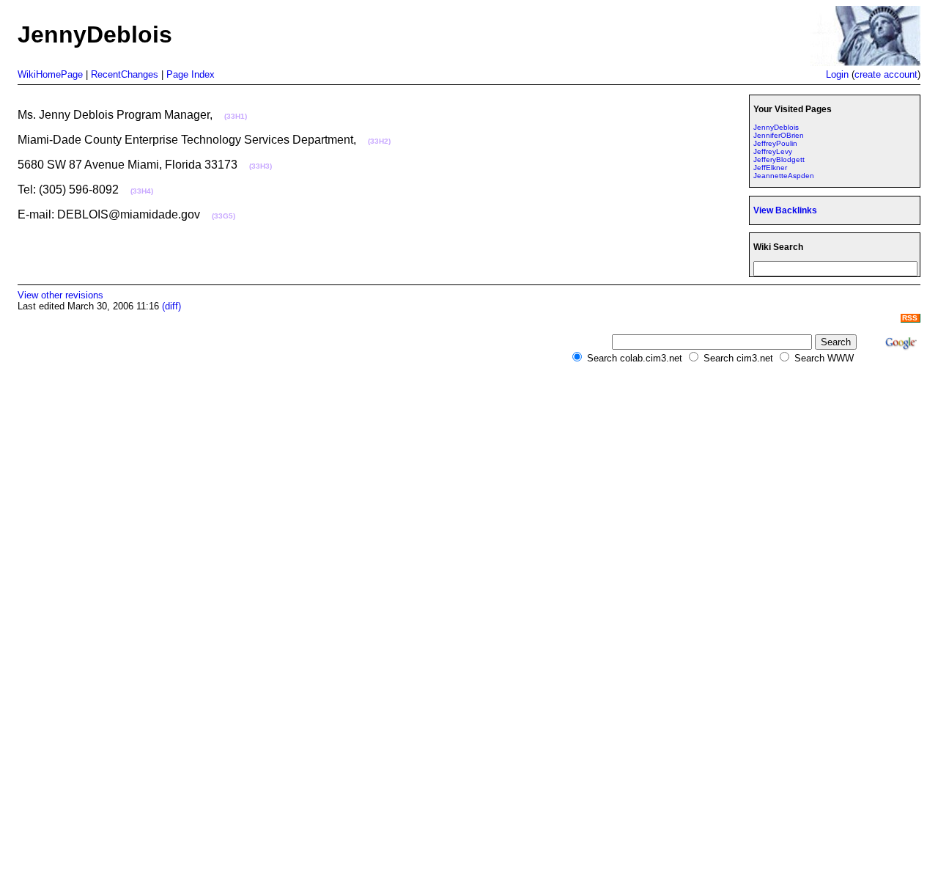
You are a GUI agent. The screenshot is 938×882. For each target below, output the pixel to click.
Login (837, 74)
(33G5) (223, 216)
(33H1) (235, 116)
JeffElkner (770, 167)
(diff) (171, 306)
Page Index (190, 74)
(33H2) (379, 141)
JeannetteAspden (783, 176)
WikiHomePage (50, 74)
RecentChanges (124, 74)
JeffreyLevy (772, 151)
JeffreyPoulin (775, 143)
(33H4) (141, 191)
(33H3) (260, 166)
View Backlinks (785, 210)
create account (885, 74)
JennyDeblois (776, 127)
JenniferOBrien (778, 135)
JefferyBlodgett (779, 159)
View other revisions (60, 295)
